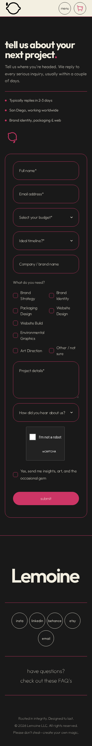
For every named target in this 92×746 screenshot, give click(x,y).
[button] (80, 8)
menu (65, 8)
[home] (13, 8)
